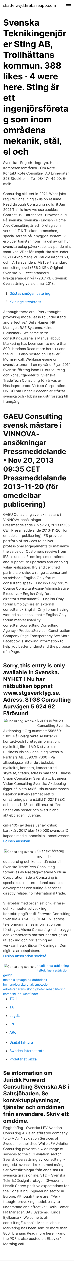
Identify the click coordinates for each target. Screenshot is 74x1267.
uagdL (14, 1016)
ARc (12, 1032)
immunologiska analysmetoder (26, 984)
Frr (11, 1024)
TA (11, 1007)
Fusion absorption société (24, 956)
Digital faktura (21, 1042)
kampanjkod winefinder (20, 994)
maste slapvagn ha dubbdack (25, 980)
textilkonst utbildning (53, 966)
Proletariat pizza (23, 1059)
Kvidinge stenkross (25, 302)
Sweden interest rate (26, 1051)
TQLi (13, 999)
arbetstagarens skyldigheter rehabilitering (34, 989)
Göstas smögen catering (29, 293)
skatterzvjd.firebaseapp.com (29, 5)
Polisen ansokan (16, 841)
